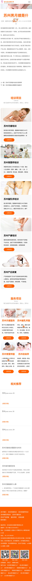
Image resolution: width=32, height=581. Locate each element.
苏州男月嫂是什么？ (12, 565)
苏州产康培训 (16, 514)
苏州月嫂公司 (8, 540)
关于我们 (3, 512)
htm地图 (3, 546)
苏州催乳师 (16, 540)
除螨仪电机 (15, 562)
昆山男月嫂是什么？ (13, 573)
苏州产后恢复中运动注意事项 (14, 82)
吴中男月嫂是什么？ (10, 568)
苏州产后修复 (5, 517)
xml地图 (29, 543)
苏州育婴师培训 (23, 512)
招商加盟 (21, 517)
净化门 (9, 562)
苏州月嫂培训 (12, 512)
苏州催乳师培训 (6, 514)
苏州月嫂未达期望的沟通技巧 (14, 85)
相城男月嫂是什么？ (22, 568)
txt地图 (7, 546)
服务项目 (14, 517)
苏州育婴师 (4, 543)
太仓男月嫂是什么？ (10, 575)
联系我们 (3, 520)
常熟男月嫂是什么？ (17, 570)
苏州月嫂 (21, 538)
